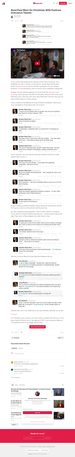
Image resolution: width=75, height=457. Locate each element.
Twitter (14, 314)
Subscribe (63, 3)
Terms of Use (44, 416)
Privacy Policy (48, 417)
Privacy (40, 446)
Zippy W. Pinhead (18, 362)
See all (14, 424)
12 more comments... (16, 377)
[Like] (12, 20)
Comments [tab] (14, 348)
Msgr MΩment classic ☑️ (20, 369)
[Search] (53, 3)
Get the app (45, 450)
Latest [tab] (16, 385)
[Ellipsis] (63, 362)
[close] (51, 392)
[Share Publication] (57, 3)
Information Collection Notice (37, 417)
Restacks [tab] (20, 348)
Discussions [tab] (22, 385)
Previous (16, 337)
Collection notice (51, 446)
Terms (44, 446)
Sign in (70, 3)
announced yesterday (21, 86)
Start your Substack (34, 450)
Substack (30, 454)
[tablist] (17, 348)
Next (59, 337)
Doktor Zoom (17, 16)
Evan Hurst (19, 394)
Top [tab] (12, 385)
